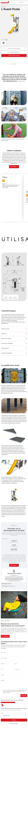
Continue (14, 720)
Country (2, 713)
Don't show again (14, 723)
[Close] (25, 704)
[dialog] (14, 406)
